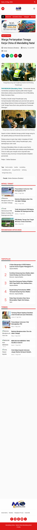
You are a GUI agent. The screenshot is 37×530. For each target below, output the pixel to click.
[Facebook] (11, 519)
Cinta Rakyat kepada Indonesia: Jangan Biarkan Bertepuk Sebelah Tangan (21, 352)
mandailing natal (6, 170)
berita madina (9, 167)
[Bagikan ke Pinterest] (16, 56)
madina (16, 167)
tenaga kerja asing (6, 172)
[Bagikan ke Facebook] (3, 56)
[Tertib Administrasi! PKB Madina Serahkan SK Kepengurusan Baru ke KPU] (7, 212)
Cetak (5, 51)
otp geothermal (16, 170)
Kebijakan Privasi (18, 512)
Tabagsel (26, 16)
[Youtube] (21, 519)
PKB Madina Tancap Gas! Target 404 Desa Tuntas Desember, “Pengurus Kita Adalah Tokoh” (24, 221)
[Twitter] (25, 519)
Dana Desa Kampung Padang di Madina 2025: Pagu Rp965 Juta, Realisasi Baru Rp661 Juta (21, 283)
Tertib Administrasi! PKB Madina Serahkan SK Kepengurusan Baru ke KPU (24, 211)
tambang (24, 170)
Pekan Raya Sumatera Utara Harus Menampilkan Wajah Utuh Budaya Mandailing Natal (20, 300)
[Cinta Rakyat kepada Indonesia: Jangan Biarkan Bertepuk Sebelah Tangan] (6, 352)
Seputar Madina (6, 35)
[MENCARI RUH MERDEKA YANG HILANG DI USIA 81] (6, 343)
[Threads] (18, 519)
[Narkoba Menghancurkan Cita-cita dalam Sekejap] (7, 201)
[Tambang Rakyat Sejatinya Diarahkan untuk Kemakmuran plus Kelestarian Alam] (6, 315)
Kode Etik (27, 512)
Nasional (8, 16)
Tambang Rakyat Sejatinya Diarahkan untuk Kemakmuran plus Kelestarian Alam (22, 314)
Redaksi (11, 512)
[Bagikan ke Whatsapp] (11, 56)
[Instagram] (15, 519)
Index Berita (4, 512)
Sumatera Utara (17, 16)
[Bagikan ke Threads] (20, 56)
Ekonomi (33, 16)
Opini (11, 302)
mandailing (22, 167)
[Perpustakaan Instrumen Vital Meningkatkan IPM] (7, 191)
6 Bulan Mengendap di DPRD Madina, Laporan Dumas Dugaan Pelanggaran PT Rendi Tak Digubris (21, 266)
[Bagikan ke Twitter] (7, 56)
